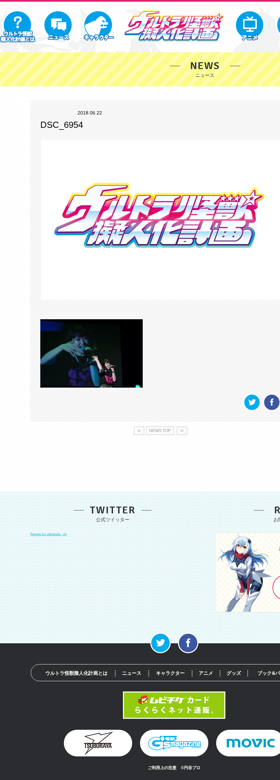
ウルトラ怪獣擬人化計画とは (76, 673)
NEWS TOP (160, 430)
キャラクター (170, 673)
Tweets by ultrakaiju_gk (48, 534)
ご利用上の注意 (162, 767)
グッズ (234, 673)
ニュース (131, 673)
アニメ (206, 673)
